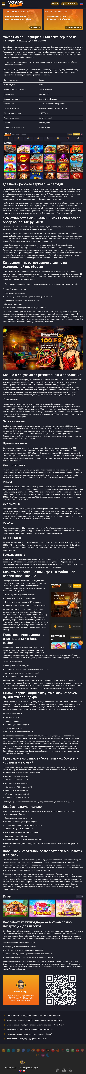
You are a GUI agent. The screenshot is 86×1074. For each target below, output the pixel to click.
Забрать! (77, 27)
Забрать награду (32, 27)
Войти (55, 4)
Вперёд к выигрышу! (21, 996)
